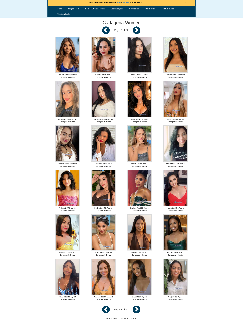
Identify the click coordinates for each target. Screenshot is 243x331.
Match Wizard (150, 9)
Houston (126, 2)
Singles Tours (73, 9)
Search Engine (117, 9)
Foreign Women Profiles (95, 9)
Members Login (63, 14)
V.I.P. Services (168, 9)
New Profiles (134, 9)
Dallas (118, 2)
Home (59, 9)
